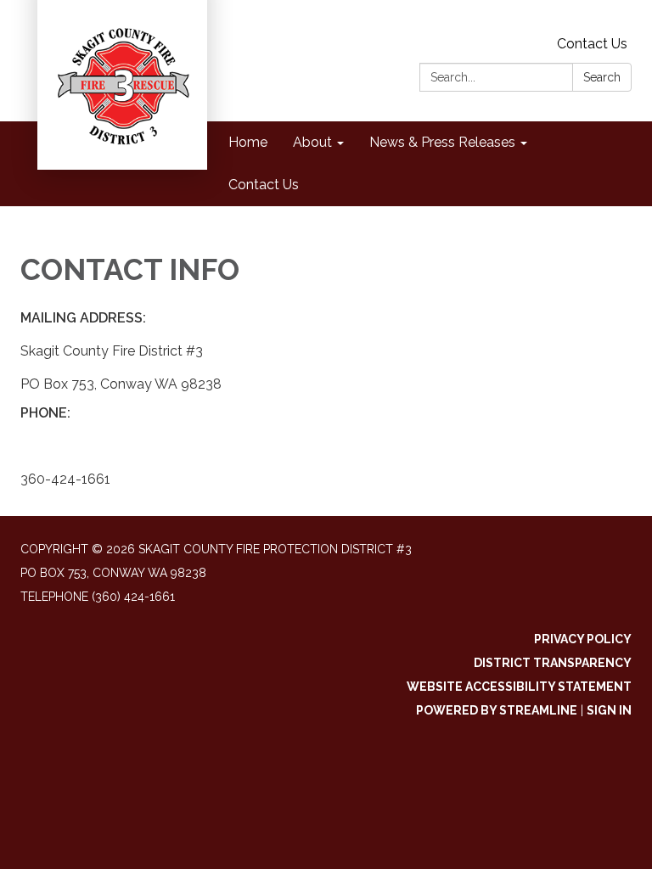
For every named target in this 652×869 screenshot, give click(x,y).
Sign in (609, 710)
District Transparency (553, 663)
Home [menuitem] (247, 142)
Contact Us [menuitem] (263, 185)
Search (602, 77)
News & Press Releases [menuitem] (442, 142)
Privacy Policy (583, 639)
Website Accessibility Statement (519, 686)
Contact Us (592, 44)
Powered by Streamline (496, 710)
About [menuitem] (312, 142)
